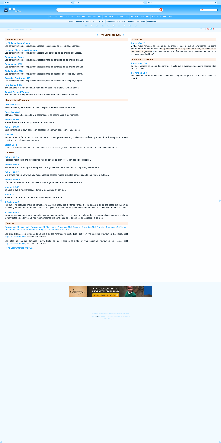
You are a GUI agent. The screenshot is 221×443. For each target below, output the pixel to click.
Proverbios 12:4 (139, 63)
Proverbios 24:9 (12, 112)
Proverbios (15, 29)
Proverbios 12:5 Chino (15, 230)
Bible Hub (64, 230)
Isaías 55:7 (10, 134)
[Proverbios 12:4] (3, 206)
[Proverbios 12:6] (218, 206)
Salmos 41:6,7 (12, 172)
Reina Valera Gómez (15, 57)
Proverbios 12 (138, 43)
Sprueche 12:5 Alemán (116, 227)
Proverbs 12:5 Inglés (36, 230)
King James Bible (13, 85)
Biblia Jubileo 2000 (14, 71)
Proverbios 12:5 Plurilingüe (43, 227)
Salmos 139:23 (12, 127)
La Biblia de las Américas (17, 43)
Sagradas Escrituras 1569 (17, 78)
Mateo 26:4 (10, 195)
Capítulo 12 (23, 29)
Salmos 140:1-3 (12, 180)
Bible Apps (53, 230)
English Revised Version (17, 92)
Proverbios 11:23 (13, 105)
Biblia (8, 29)
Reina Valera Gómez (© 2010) (19, 248)
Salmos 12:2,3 (12, 157)
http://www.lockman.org (15, 237)
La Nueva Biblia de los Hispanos (21, 50)
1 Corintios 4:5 (12, 202)
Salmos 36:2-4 (12, 165)
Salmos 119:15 (12, 120)
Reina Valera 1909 (13, 64)
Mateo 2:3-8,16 (12, 187)
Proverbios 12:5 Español (69, 227)
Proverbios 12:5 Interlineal (17, 227)
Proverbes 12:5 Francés (93, 227)
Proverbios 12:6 (139, 73)
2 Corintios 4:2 (12, 212)
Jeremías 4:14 (12, 145)
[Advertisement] (110, 268)
